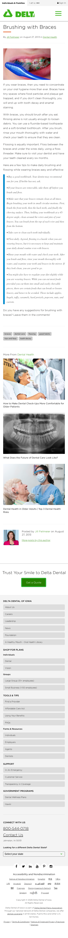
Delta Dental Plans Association (48, 908)
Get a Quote (33, 582)
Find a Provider (12, 701)
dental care (20, 334)
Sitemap (34, 924)
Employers (10, 742)
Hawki (8, 804)
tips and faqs (10, 338)
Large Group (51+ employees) (19, 680)
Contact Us (13, 835)
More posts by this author (36, 540)
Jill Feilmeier (13, 37)
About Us (9, 607)
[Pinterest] (44, 866)
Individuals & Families (13, 3)
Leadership (10, 621)
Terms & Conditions (21, 921)
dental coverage (14, 914)
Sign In (62, 3)
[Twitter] (23, 866)
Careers (8, 614)
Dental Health (50, 37)
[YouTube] (37, 866)
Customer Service (13, 777)
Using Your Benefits (14, 715)
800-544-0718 (16, 828)
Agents (8, 749)
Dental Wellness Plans (15, 797)
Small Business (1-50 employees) (21, 687)
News (7, 628)
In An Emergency (13, 770)
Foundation (10, 635)
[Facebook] (16, 866)
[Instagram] (51, 866)
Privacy (7, 921)
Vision (8, 668)
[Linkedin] (30, 866)
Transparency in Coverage (18, 784)
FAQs (7, 722)
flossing (32, 334)
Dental (8, 661)
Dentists (9, 756)
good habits (44, 334)
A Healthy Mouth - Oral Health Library (24, 642)
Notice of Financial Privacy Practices (48, 921)
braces (8, 334)
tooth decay (25, 338)
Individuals (10, 735)
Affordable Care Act (15, 708)
